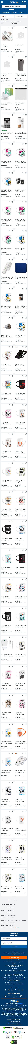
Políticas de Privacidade (14, 1021)
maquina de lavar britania (7, 907)
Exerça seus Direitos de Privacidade (14, 1024)
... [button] (16, 900)
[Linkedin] (19, 989)
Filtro (4, 16)
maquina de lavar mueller (7, 910)
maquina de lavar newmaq (7, 912)
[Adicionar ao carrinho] (12, 27)
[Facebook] (5, 989)
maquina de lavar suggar (7, 920)
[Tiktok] (22, 989)
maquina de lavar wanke (20, 920)
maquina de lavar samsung (7, 917)
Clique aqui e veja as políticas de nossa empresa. (16, 1016)
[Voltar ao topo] (14, 1001)
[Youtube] (15, 989)
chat (15, 965)
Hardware (21, 12)
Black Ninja (14, 12)
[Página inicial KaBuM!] (14, 2)
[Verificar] (7, 1028)
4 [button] (14, 900)
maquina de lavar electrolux (7, 927)
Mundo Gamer (6, 12)
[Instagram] (8, 989)
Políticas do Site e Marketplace (14, 1019)
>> (21, 900)
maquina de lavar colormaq (7, 922)
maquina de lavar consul (7, 925)
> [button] (19, 900)
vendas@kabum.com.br (14, 966)
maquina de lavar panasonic (8, 915)
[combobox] (14, 6)
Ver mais (17, 927)
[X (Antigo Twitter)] (12, 989)
